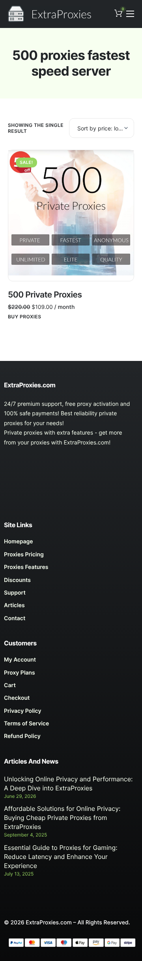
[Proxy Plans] (71, 675)
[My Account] (71, 662)
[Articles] (71, 607)
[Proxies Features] (71, 569)
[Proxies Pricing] (71, 556)
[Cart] (71, 687)
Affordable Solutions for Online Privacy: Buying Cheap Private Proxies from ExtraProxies (62, 818)
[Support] (71, 595)
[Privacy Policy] (71, 713)
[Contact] (71, 620)
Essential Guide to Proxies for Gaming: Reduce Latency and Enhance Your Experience (61, 857)
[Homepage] (71, 543)
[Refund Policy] (71, 738)
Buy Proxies (24, 317)
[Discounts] (71, 582)
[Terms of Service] (71, 725)
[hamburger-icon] (130, 14)
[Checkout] (71, 700)
